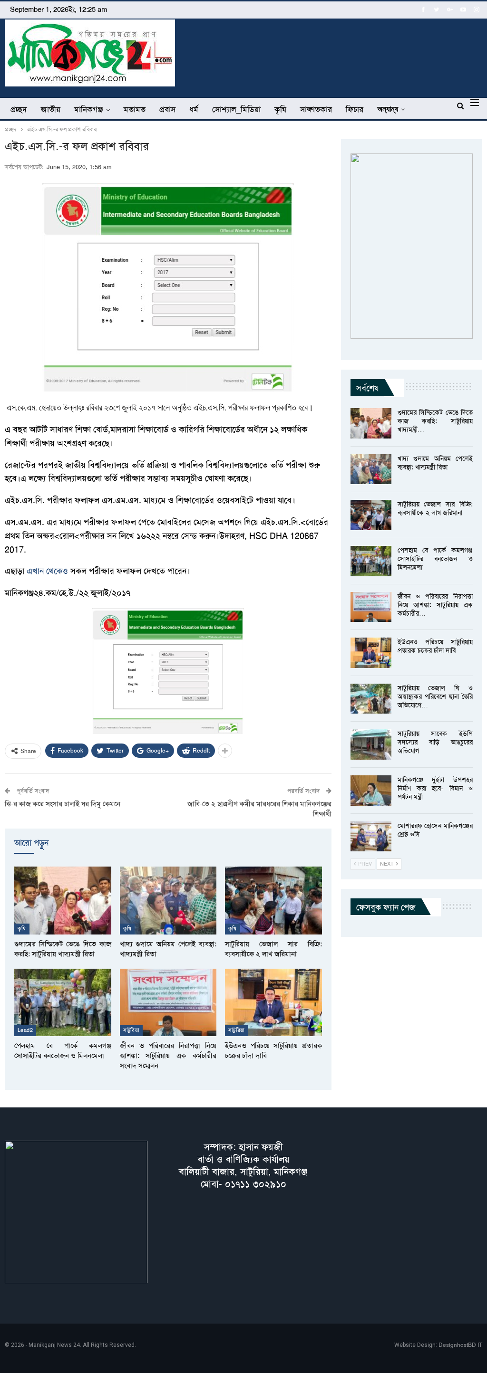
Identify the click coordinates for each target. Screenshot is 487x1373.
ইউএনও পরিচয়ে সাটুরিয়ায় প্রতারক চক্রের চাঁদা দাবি (435, 646)
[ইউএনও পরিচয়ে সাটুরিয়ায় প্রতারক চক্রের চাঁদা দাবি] (273, 1002)
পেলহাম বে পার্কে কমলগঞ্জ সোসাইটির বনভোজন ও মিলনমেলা (435, 559)
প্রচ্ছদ (18, 109)
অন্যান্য (387, 109)
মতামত (135, 109)
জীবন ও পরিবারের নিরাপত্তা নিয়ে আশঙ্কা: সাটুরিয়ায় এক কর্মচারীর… (435, 605)
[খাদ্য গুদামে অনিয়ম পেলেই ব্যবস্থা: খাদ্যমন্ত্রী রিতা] (168, 900)
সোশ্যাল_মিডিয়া (236, 109)
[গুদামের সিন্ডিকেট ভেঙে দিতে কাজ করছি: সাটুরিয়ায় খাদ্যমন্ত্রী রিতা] (62, 900)
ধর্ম (193, 109)
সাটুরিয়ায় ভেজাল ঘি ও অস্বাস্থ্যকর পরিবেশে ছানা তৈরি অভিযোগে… (435, 696)
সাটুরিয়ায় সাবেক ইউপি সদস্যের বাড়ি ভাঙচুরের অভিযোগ (435, 742)
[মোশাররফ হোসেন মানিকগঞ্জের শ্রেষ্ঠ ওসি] (371, 836)
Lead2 (25, 1030)
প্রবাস (167, 109)
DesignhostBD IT (460, 1345)
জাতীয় (50, 109)
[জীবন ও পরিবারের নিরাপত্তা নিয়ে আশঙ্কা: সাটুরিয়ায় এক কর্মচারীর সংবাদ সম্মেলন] (168, 1002)
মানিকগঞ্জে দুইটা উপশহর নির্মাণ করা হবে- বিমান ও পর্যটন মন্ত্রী (435, 788)
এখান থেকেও (47, 571)
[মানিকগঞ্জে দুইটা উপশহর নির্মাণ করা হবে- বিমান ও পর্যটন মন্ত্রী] (371, 790)
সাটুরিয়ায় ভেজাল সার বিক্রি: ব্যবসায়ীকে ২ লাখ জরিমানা (435, 508)
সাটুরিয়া (131, 1030)
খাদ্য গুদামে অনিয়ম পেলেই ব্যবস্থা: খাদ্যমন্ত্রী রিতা (435, 462)
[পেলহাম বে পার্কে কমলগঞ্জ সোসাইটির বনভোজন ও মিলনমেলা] (62, 1002)
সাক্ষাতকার (316, 109)
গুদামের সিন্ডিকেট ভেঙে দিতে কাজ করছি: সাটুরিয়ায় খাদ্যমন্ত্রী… (435, 421)
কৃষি (280, 109)
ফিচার (354, 109)
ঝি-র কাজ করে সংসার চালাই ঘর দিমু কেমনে (62, 804)
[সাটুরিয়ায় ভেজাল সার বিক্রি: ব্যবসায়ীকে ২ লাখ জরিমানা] (273, 900)
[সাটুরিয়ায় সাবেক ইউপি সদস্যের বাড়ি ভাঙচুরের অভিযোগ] (371, 744)
